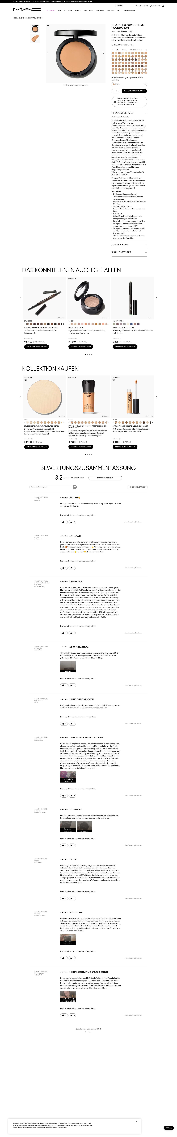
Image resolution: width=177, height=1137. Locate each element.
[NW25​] (126, 63)
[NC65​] (136, 59)
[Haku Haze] (121, 324)
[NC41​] (126, 56)
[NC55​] (122, 59)
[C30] (116, 72)
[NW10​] (142, 59)
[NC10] (126, 72)
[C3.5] (96, 422)
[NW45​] (113, 66)
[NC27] (82, 422)
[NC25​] (145, 53)
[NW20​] (119, 63)
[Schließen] (136, 1121)
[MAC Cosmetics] (27, 9)
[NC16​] (41, 422)
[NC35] (133, 422)
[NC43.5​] (132, 56)
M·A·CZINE (110, 10)
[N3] (119, 72)
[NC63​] (132, 59)
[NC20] (116, 422)
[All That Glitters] (78, 324)
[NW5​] (139, 59)
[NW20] (75, 422)
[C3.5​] (145, 66)
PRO (118, 10)
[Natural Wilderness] (96, 324)
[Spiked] (55, 324)
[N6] (92, 422)
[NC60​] (129, 59)
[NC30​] (132, 72)
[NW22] (78, 422)
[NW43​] (142, 63)
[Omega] (45, 324)
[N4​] (136, 69)
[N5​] (142, 69)
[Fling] (31, 324)
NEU (59, 10)
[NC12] (126, 53)
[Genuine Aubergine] (34, 324)
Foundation (37, 18)
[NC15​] (38, 422)
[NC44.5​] (139, 56)
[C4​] (142, 72)
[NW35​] (136, 63)
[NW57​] (132, 66)
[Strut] (59, 324)
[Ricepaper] (75, 324)
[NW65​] (142, 66)
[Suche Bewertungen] (75, 487)
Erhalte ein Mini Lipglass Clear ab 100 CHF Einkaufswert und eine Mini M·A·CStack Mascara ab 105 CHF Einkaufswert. (52, 1)
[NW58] (144, 422)
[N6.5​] (113, 72)
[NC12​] (34, 422)
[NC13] (129, 72)
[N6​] (145, 69)
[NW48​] (122, 66)
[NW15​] (113, 63)
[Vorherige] (25, 324)
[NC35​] (136, 72)
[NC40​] (122, 56)
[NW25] (99, 422)
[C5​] (116, 69)
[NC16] (132, 53)
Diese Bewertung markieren (133, 522)
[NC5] (122, 53)
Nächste (88, 1032)
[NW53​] (129, 66)
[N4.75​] (139, 69)
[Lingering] (41, 324)
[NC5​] (27, 422)
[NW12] (116, 53)
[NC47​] (116, 59)
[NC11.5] (119, 422)
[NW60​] (139, 66)
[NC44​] (136, 56)
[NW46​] (116, 66)
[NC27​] (113, 56)
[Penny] (52, 324)
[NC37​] (116, 56)
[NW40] (126, 422)
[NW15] (137, 422)
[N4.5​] (145, 72)
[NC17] (136, 53)
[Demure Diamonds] (124, 324)
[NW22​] (122, 63)
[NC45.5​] (145, 56)
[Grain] (82, 324)
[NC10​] (31, 422)
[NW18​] (116, 63)
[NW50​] (126, 66)
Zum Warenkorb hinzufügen (134, 91)
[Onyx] (48, 324)
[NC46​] (113, 59)
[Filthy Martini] (114, 324)
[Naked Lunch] (89, 324)
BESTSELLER (68, 10)
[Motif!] (85, 324)
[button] (68, 666)
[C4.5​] (113, 69)
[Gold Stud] (128, 324)
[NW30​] (129, 63)
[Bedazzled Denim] (131, 324)
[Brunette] (27, 324)
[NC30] (85, 422)
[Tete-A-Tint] (103, 324)
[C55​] (132, 69)
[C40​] (126, 69)
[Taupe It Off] (117, 324)
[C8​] (122, 69)
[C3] (122, 72)
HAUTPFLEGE (88, 10)
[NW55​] (139, 72)
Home (15, 18)
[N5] (89, 422)
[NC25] (71, 422)
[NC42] (129, 56)
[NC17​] (45, 422)
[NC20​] (142, 53)
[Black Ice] (138, 324)
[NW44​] (145, 63)
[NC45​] (142, 56)
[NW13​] (145, 59)
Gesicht (29, 18)
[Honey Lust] (92, 324)
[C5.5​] (119, 69)
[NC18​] (139, 53)
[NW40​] (139, 63)
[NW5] (140, 422)
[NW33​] (132, 63)
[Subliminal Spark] (135, 324)
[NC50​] (119, 59)
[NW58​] (136, 66)
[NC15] (129, 53)
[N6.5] (103, 422)
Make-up (21, 18)
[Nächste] (63, 324)
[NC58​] (126, 59)
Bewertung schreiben (105, 478)
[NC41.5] (113, 53)
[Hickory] (38, 324)
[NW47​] (119, 66)
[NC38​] (119, 56)
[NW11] (147, 422)
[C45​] (129, 69)
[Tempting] (99, 324)
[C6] (119, 53)
